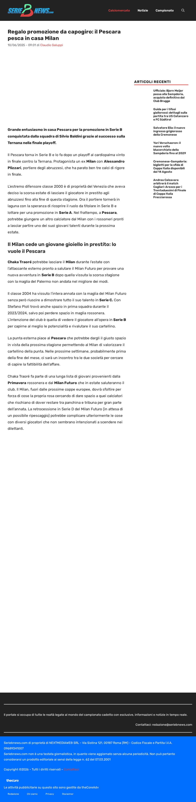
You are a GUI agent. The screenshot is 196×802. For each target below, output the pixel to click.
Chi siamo (32, 794)
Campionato (165, 10)
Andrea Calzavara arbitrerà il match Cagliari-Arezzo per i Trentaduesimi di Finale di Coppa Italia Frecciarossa (169, 188)
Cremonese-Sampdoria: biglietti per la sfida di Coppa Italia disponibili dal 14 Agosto (170, 166)
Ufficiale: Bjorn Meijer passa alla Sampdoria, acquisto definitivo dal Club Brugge (169, 96)
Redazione (13, 794)
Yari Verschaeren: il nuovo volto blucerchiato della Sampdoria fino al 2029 (169, 148)
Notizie (143, 10)
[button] (183, 10)
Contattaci (71, 769)
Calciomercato (119, 10)
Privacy (50, 794)
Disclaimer (68, 794)
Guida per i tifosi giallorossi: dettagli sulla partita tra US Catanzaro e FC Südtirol (170, 114)
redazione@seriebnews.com (172, 724)
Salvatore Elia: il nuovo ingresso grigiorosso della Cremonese (169, 131)
